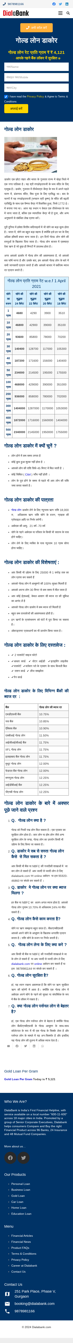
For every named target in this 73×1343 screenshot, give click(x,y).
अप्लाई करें (16, 108)
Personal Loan (20, 1183)
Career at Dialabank (24, 1265)
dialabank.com (20, 963)
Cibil (28, 474)
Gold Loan (18, 1195)
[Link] (16, 13)
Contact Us (18, 1271)
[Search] (68, 13)
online (38, 963)
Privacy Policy (35, 96)
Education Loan (21, 1213)
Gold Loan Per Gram (18, 1079)
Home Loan (18, 1207)
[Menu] (60, 13)
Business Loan (20, 1190)
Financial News (21, 1241)
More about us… (15, 1146)
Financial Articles (22, 1236)
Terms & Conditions (23, 1253)
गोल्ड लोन (16, 510)
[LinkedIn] (67, 4)
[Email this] (8, 1046)
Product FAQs (20, 1247)
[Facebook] (54, 4)
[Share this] (17, 1046)
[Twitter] (60, 4)
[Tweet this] (25, 1046)
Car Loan (17, 1201)
